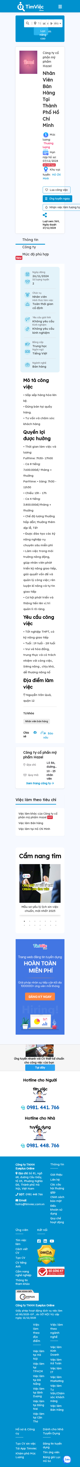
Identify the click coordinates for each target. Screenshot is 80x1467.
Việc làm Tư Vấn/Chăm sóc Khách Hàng (57, 1393)
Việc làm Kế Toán (56, 1361)
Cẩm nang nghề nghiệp (23, 1273)
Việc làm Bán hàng (30, 823)
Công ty (29, 247)
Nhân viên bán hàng (36, 721)
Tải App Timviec (26, 1448)
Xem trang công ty (38, 783)
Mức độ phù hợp (32, 255)
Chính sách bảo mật (57, 1199)
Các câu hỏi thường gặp (57, 1188)
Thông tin (30, 239)
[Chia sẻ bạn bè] (45, 215)
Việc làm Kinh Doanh (56, 1350)
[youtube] (53, 1241)
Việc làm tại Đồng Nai (38, 1405)
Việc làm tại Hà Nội (38, 1354)
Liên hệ (55, 1179)
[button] (24, 921)
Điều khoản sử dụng (56, 1209)
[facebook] (39, 1241)
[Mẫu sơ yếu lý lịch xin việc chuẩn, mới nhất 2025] (40, 883)
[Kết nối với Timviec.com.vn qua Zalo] (67, 1460)
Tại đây (40, 1067)
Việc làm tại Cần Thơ (38, 1417)
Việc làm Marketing (56, 1379)
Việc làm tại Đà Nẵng (38, 1379)
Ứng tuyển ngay (59, 198)
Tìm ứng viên (51, 1452)
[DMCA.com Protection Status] (46, 1254)
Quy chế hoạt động (57, 1220)
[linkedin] (46, 1241)
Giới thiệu (56, 1174)
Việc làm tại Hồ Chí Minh (34, 829)
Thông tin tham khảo (23, 1282)
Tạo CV (20, 1258)
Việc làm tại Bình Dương (38, 1392)
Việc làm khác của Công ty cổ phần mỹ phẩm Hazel (37, 815)
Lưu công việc (58, 190)
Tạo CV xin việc (26, 1443)
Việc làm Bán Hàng (56, 1408)
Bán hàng (39, 366)
